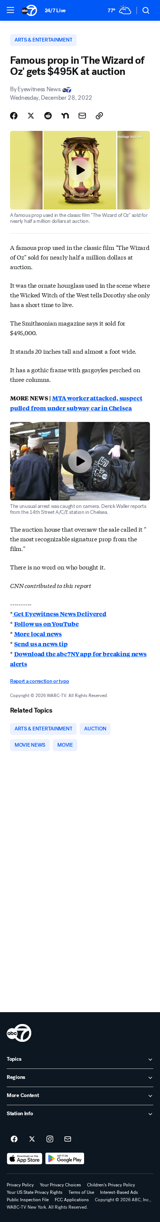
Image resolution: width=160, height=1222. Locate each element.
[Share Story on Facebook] (13, 115)
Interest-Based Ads (119, 1192)
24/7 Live (55, 10)
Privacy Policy (20, 1185)
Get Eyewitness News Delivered (59, 614)
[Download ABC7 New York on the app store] (24, 1159)
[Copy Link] (99, 115)
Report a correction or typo (39, 681)
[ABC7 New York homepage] (29, 10)
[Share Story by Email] (82, 115)
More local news (38, 634)
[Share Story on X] (31, 115)
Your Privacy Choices (60, 1185)
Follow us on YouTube (46, 624)
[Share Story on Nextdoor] (65, 115)
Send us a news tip (41, 644)
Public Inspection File (28, 1200)
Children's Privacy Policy (111, 1185)
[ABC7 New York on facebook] (14, 1139)
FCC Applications (72, 1200)
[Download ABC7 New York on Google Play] (64, 1159)
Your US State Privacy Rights (35, 1192)
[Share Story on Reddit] (48, 115)
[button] (10, 10)
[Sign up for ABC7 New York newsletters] (67, 1139)
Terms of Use (81, 1192)
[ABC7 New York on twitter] (32, 1139)
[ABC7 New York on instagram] (49, 1139)
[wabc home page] (19, 1033)
